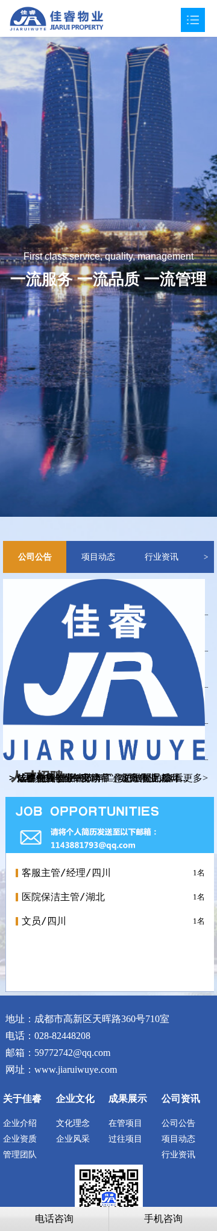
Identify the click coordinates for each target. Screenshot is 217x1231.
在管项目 (125, 1123)
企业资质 (20, 1138)
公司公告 (35, 556)
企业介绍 (20, 1123)
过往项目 (125, 1138)
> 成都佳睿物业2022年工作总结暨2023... (93, 778)
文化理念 (73, 1123)
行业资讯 (161, 556)
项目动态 (98, 556)
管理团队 (20, 1154)
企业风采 (73, 1138)
